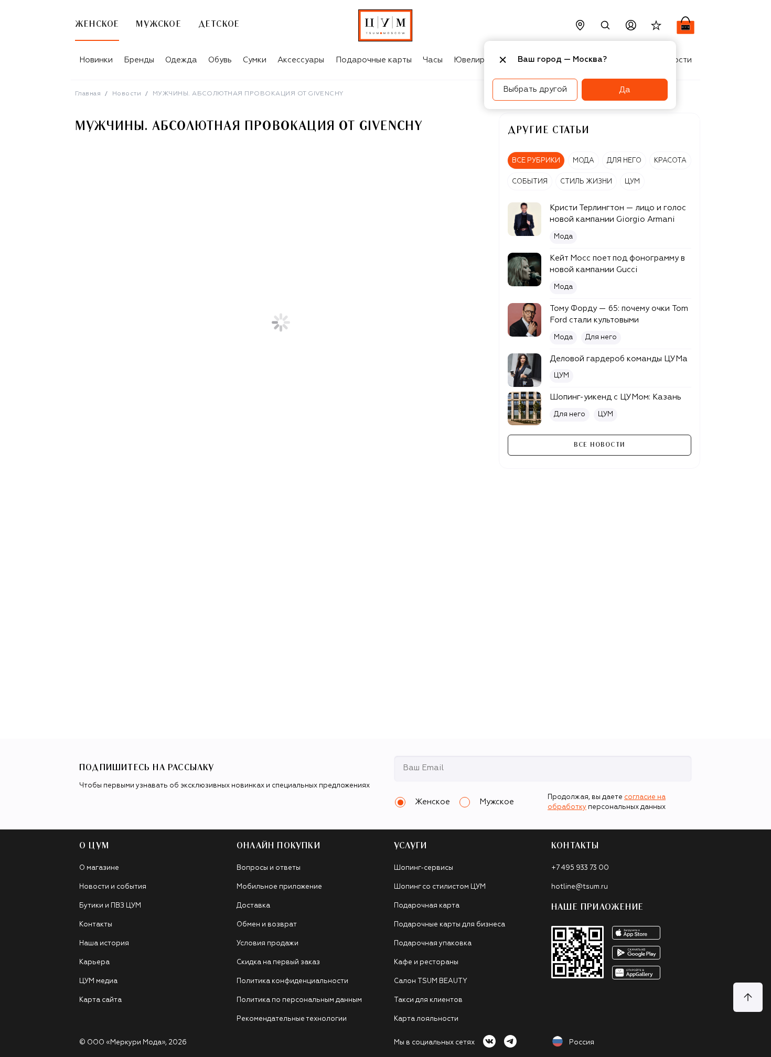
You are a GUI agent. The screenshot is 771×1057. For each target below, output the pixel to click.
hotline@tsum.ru (579, 886)
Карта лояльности (426, 1019)
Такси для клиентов (428, 1000)
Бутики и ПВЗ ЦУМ (110, 905)
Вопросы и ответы (269, 868)
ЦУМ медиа (98, 981)
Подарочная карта (426, 905)
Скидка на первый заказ (278, 962)
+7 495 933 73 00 (580, 868)
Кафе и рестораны (426, 962)
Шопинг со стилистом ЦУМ (440, 886)
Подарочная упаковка (433, 943)
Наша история (104, 943)
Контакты (95, 924)
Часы (433, 60)
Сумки (254, 60)
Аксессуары (300, 60)
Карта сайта (100, 1000)
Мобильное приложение (279, 886)
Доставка (253, 905)
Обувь (220, 60)
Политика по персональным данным (299, 1000)
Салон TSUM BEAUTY (430, 981)
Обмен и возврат (267, 924)
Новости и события (112, 886)
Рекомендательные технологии (292, 1019)
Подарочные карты (374, 60)
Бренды (139, 60)
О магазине (99, 868)
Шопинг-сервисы (423, 868)
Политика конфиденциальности (292, 981)
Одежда (181, 60)
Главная (88, 94)
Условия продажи (267, 943)
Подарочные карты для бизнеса (449, 924)
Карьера (94, 962)
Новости (126, 94)
